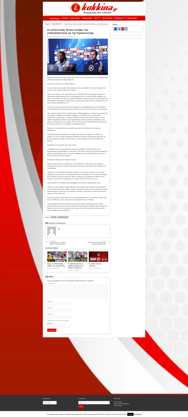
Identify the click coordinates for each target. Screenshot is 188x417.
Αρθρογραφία (87, 18)
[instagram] (125, 28)
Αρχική (46, 18)
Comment (51, 283)
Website (50, 314)
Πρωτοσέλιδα (107, 18)
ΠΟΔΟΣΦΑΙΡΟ (57, 24)
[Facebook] (115, 28)
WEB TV (97, 18)
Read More (137, 414)
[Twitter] (118, 28)
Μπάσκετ (65, 18)
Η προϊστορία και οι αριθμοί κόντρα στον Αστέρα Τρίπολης (76, 266)
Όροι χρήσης (118, 405)
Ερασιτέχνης (75, 18)
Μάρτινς (54, 217)
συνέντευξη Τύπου (63, 217)
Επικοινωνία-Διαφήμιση (121, 404)
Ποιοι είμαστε (118, 402)
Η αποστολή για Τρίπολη (95, 265)
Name (49, 301)
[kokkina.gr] (94, 7)
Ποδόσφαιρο (55, 18)
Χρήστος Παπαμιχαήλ (55, 36)
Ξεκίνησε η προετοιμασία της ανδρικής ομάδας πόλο (97, 242)
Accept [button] (130, 414)
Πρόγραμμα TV (120, 18)
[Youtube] (122, 28)
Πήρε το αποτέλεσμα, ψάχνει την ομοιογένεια (56, 265)
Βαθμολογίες (132, 18)
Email (49, 308)
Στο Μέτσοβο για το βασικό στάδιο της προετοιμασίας (57, 242)
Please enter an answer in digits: (58, 320)
